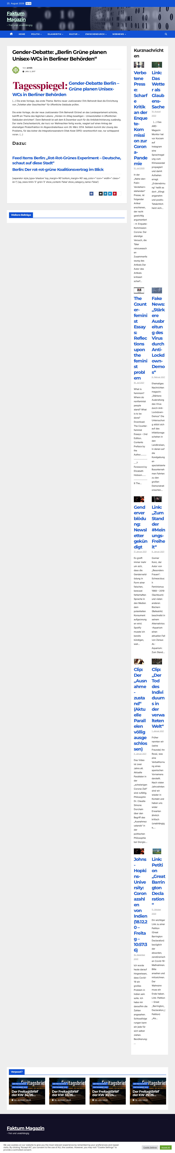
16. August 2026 (63, 1100)
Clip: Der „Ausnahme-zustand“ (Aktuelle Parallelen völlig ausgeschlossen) (140, 709)
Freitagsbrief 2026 (19, 1087)
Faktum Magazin (25, 1128)
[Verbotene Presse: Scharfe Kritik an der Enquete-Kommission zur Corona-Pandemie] (139, 65)
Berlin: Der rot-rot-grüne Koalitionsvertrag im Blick (57, 169)
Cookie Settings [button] (150, 1147)
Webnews (118, 34)
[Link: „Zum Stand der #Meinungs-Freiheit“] (157, 500)
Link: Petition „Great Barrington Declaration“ (158, 882)
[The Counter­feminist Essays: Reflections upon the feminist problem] (139, 291)
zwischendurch (95, 34)
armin (29, 68)
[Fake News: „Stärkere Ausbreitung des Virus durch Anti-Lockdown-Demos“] (157, 291)
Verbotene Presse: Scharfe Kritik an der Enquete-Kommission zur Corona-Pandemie (140, 118)
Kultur (73, 34)
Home (22, 34)
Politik (35, 34)
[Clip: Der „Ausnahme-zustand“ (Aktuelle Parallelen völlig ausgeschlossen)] (139, 662)
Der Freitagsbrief (19, 1084)
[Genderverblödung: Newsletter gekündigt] (139, 500)
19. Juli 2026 (141, 1100)
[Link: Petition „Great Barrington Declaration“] (157, 852)
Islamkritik (55, 34)
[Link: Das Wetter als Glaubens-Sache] (157, 65)
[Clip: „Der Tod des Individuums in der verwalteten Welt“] (157, 662)
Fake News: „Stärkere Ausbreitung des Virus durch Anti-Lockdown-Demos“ (158, 335)
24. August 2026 (22, 1100)
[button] (166, 34)
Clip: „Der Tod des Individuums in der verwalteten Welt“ (158, 698)
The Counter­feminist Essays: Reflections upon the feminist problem (140, 338)
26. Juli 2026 (101, 1100)
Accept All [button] (165, 1147)
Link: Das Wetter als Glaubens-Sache (158, 89)
